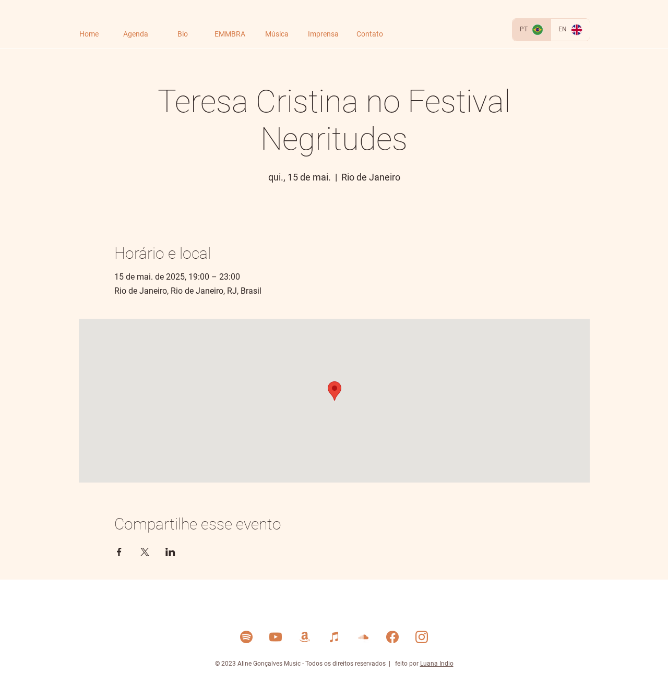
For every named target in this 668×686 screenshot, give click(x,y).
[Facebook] (392, 637)
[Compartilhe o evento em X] (145, 552)
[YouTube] (275, 637)
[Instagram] (421, 637)
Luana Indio (437, 663)
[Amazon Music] (305, 637)
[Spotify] (246, 637)
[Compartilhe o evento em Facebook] (119, 552)
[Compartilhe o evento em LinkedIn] (170, 552)
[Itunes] (334, 637)
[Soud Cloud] (363, 637)
